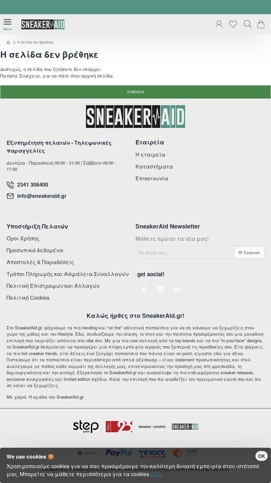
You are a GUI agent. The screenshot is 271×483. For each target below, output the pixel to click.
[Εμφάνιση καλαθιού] (262, 24)
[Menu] (7, 24)
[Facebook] (143, 289)
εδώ (155, 474)
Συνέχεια (135, 92)
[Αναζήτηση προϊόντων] (246, 24)
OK (261, 456)
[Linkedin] (176, 289)
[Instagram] (160, 289)
